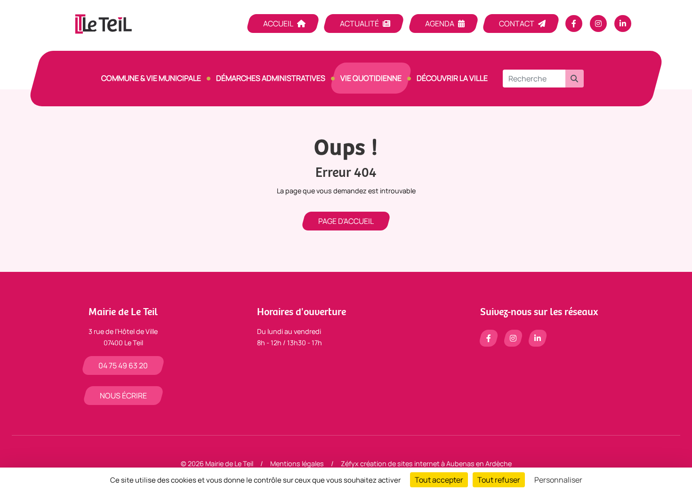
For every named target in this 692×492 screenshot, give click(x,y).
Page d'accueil (346, 221)
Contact (516, 23)
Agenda (439, 23)
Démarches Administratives (270, 78)
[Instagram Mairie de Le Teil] (598, 23)
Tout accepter (439, 480)
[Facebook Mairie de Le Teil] (573, 23)
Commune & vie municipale (151, 78)
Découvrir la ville (452, 78)
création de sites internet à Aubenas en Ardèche (436, 463)
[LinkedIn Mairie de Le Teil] (622, 23)
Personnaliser (558, 480)
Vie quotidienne (371, 78)
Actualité (359, 23)
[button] (574, 78)
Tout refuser (498, 480)
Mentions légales (297, 463)
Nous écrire (123, 395)
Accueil (278, 23)
